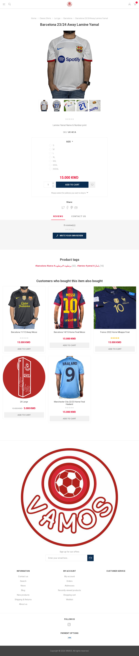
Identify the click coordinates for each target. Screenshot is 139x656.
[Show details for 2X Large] (24, 377)
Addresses (69, 585)
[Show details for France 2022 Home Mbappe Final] (115, 307)
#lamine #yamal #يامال (88, 266)
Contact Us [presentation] (78, 216)
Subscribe (90, 558)
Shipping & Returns (23, 599)
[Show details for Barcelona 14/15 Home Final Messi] (69, 307)
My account (69, 576)
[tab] (58, 216)
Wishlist (69, 599)
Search (23, 581)
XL (54, 157)
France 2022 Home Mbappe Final (114, 332)
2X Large (24, 402)
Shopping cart (69, 595)
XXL (54, 161)
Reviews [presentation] (58, 216)
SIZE (68, 141)
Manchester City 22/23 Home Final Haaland (69, 403)
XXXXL (56, 169)
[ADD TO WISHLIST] (92, 185)
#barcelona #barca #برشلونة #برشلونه (53, 266)
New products (23, 595)
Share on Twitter (63, 207)
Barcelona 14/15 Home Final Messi (69, 332)
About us (23, 604)
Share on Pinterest (71, 207)
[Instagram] (69, 624)
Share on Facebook (67, 207)
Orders (69, 581)
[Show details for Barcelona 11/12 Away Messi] (24, 307)
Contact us (23, 576)
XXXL (55, 165)
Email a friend (76, 207)
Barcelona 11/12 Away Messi (24, 332)
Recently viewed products (69, 590)
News (23, 585)
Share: (69, 202)
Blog (23, 590)
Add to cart (72, 185)
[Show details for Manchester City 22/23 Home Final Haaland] (69, 377)
